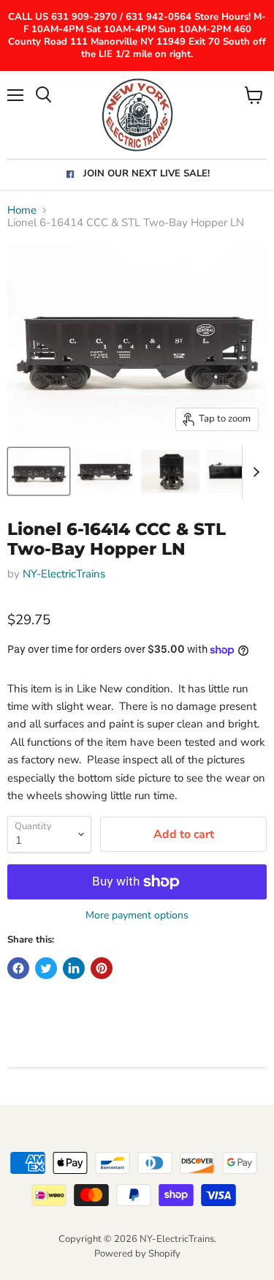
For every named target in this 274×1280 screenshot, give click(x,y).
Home (22, 210)
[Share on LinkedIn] (74, 968)
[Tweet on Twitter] (46, 968)
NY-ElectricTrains (64, 573)
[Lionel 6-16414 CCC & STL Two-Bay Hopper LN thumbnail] (38, 471)
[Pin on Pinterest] (102, 968)
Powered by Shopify (137, 1253)
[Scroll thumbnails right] (253, 472)
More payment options (137, 915)
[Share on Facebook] (18, 968)
